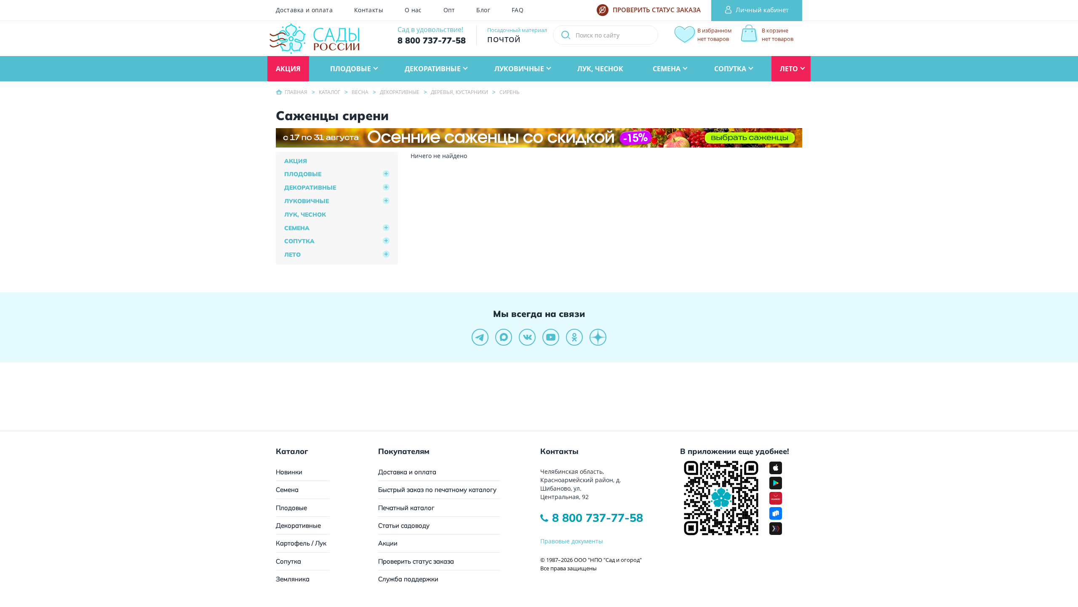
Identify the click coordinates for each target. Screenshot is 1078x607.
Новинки (289, 472)
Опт (449, 10)
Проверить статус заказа (416, 561)
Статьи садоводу (404, 525)
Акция (295, 161)
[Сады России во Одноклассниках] (574, 337)
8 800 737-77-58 (597, 517)
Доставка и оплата (304, 10)
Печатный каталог (406, 508)
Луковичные (306, 201)
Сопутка (299, 241)
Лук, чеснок (305, 214)
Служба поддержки (408, 579)
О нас (413, 10)
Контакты (368, 10)
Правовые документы (571, 541)
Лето (292, 254)
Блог (483, 10)
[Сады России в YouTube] (550, 337)
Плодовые (302, 174)
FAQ (517, 10)
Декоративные (310, 187)
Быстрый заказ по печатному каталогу (437, 490)
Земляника (293, 579)
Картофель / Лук (301, 543)
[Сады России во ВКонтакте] (527, 337)
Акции (388, 543)
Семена (297, 228)
